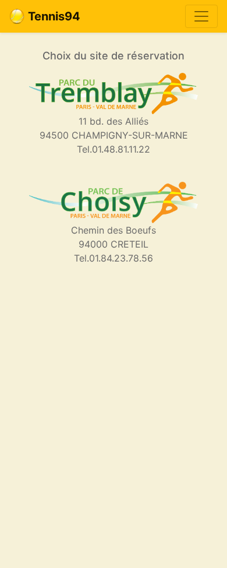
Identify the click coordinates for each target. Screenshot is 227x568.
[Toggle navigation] (201, 16)
